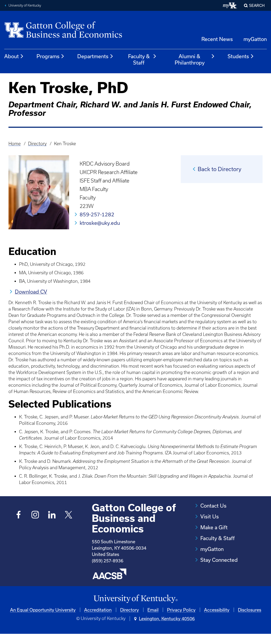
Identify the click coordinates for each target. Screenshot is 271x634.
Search (257, 5)
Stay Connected (219, 560)
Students (238, 56)
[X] (69, 515)
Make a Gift (214, 527)
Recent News (217, 39)
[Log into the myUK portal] (230, 5)
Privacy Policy (181, 609)
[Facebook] (19, 515)
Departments (93, 56)
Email (153, 609)
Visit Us (209, 516)
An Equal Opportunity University (43, 609)
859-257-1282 (97, 214)
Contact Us (213, 506)
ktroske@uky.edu (100, 223)
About (11, 56)
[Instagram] (35, 515)
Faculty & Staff (139, 59)
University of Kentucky (24, 5)
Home (14, 143)
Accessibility (216, 609)
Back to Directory (219, 169)
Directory (37, 143)
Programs (48, 56)
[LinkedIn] (52, 515)
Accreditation (98, 609)
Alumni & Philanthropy (190, 59)
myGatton (255, 39)
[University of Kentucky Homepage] (135, 599)
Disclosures (249, 609)
